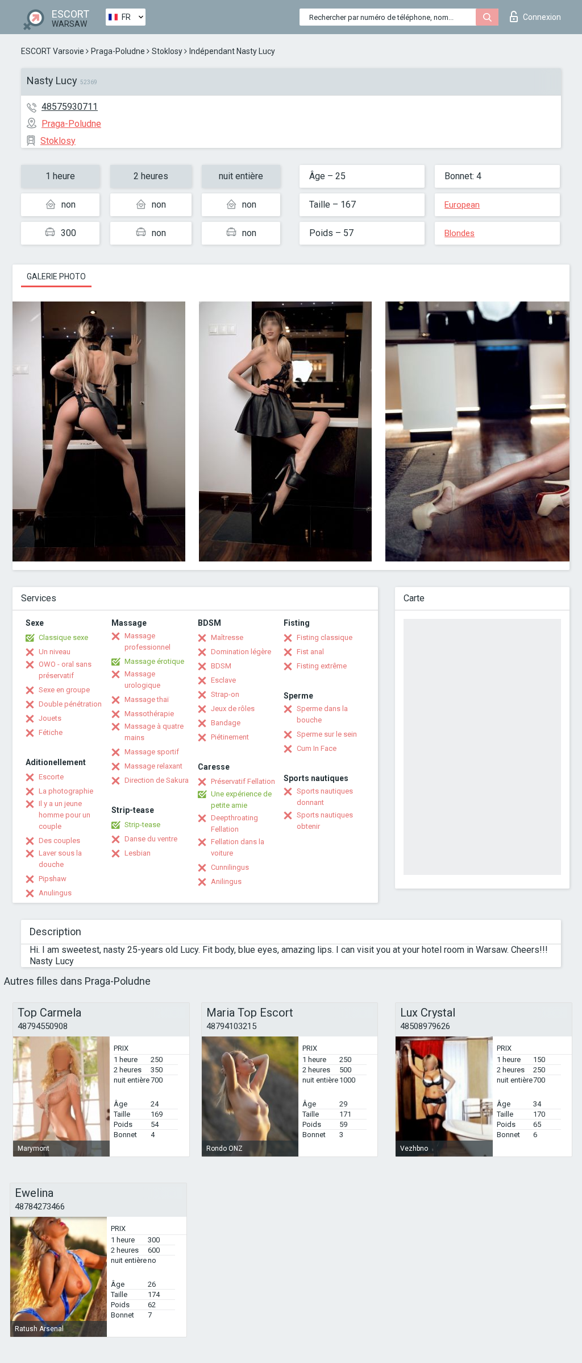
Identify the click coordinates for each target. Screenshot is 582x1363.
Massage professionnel (147, 641)
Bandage (225, 722)
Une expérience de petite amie (241, 799)
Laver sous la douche (60, 859)
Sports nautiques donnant (325, 797)
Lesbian (137, 853)
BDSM (221, 666)
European (462, 205)
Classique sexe (63, 637)
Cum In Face (316, 748)
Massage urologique (142, 679)
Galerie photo (56, 276)
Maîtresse (227, 637)
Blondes (459, 233)
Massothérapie (149, 713)
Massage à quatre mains (154, 732)
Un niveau (54, 651)
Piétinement (230, 737)
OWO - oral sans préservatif (65, 670)
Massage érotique (154, 661)
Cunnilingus (230, 867)
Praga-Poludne (118, 51)
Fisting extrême (322, 666)
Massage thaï (146, 699)
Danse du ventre (150, 839)
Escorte (51, 777)
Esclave (223, 680)
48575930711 (69, 106)
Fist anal (310, 651)
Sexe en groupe (64, 689)
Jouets (50, 718)
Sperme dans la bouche (322, 714)
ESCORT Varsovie (52, 51)
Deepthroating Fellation (234, 823)
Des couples (59, 840)
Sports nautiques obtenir (325, 821)
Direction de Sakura (156, 780)
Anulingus (55, 893)
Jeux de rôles (233, 708)
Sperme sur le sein (327, 734)
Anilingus (226, 881)
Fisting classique (324, 637)
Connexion (542, 17)
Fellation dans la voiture (237, 847)
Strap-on (225, 694)
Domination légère (241, 651)
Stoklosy (167, 51)
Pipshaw (52, 878)
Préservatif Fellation (243, 781)
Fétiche (51, 732)
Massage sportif (151, 751)
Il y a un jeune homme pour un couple (64, 815)
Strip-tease (142, 824)
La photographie (66, 791)
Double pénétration (70, 704)
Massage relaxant (153, 766)
